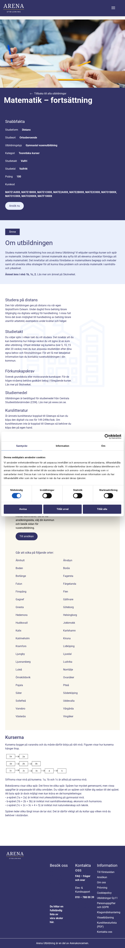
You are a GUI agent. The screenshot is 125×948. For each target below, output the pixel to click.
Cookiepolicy (104, 892)
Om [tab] (103, 445)
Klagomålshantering (108, 912)
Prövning (102, 887)
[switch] (47, 495)
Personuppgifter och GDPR (106, 905)
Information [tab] (62, 445)
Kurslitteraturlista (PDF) (107, 924)
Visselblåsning (105, 917)
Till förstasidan (105, 872)
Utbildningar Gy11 (107, 898)
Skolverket (69, 274)
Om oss (101, 882)
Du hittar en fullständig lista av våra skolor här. (56, 914)
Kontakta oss (104, 931)
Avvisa (23, 509)
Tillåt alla (102, 509)
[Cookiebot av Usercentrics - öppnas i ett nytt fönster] (107, 436)
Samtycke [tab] (21, 445)
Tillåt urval (63, 509)
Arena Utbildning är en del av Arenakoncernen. (62, 943)
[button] (113, 8)
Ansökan (102, 877)
